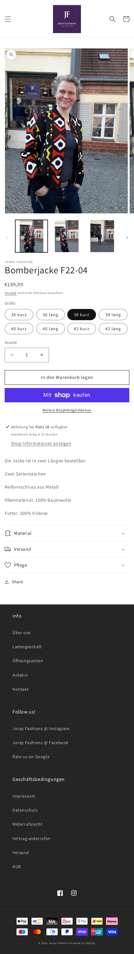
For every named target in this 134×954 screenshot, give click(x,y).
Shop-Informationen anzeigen (41, 443)
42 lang (113, 328)
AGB (16, 866)
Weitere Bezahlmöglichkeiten (67, 410)
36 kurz (19, 314)
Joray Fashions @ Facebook (40, 742)
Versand (11, 293)
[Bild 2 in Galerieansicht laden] (67, 236)
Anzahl (11, 342)
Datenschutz (25, 810)
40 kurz (19, 328)
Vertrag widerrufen (31, 838)
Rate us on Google (31, 756)
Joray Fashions (59, 943)
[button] (8, 19)
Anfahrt (20, 675)
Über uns (21, 632)
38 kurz (81, 314)
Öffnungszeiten (27, 660)
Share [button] (17, 581)
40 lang (50, 328)
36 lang (50, 314)
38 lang (113, 314)
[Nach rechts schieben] (127, 238)
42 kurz (81, 328)
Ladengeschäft (27, 646)
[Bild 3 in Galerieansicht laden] (102, 236)
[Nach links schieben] (7, 238)
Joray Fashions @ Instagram (41, 728)
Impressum (23, 796)
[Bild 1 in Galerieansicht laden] (31, 236)
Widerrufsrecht (27, 824)
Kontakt (20, 689)
